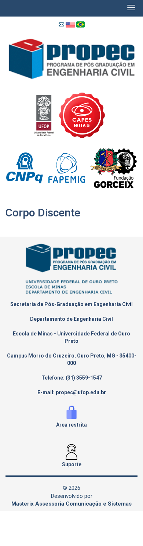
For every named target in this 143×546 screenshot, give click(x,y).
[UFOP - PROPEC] (46, 115)
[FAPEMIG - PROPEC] (69, 167)
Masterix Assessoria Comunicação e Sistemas (71, 503)
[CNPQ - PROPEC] (27, 167)
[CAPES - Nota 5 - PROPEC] (84, 115)
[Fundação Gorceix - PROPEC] (114, 167)
